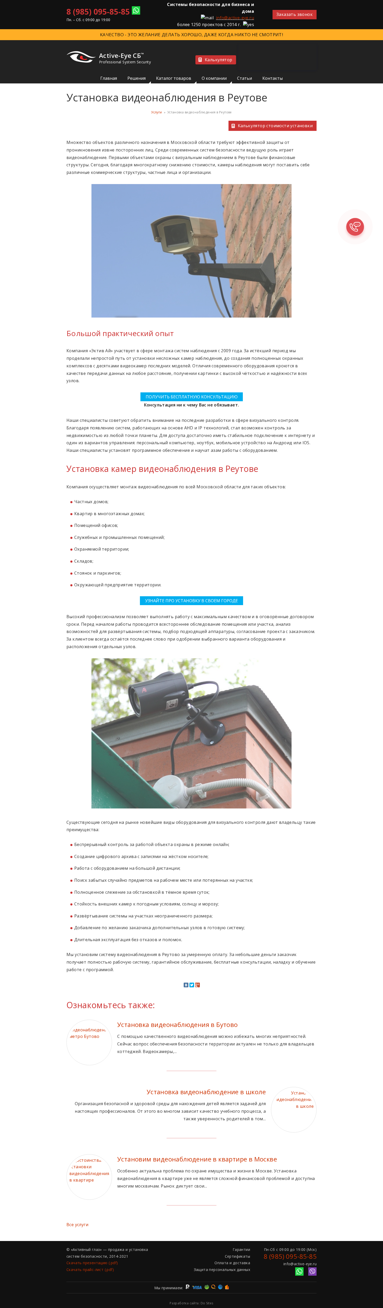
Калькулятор (218, 60)
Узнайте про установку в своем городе (191, 601)
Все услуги (77, 1224)
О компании (214, 78)
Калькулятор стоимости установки (275, 126)
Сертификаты (237, 1256)
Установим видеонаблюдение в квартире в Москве (197, 1159)
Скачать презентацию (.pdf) (92, 1262)
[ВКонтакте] (186, 985)
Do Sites (207, 1303)
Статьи (244, 78)
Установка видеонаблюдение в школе (206, 1091)
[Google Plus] (197, 985)
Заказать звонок (294, 14)
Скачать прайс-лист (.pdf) (90, 1269)
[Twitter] (191, 985)
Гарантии (241, 1249)
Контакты (272, 78)
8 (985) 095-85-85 (98, 11)
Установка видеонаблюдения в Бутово (177, 1024)
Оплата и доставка (232, 1262)
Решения (136, 78)
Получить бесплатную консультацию (192, 397)
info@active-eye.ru (235, 18)
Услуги (156, 112)
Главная (108, 78)
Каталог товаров (173, 78)
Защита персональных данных (222, 1269)
